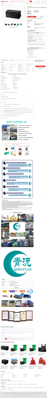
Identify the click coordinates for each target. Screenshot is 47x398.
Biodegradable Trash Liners (34, 384)
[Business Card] (45, 63)
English (7, 393)
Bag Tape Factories (10, 387)
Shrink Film (13, 374)
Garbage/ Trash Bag (37, 374)
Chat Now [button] (42, 16)
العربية (27, 393)
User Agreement (27, 395)
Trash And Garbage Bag (36, 387)
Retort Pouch (25, 375)
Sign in (45, 1)
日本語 (31, 393)
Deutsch (22, 393)
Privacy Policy (33, 395)
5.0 (37, 61)
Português (12, 393)
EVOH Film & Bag (2, 374)
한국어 (29, 393)
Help (34, 3)
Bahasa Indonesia (42, 393)
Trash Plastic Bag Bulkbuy (10, 389)
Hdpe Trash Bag (42, 387)
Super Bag (14, 387)
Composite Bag (13, 375)
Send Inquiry (31, 16)
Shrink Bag (2, 375)
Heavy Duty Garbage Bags (20, 384)
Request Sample (39, 18)
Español (9, 393)
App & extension (38, 3)
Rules (45, 3)
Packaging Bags (9, 384)
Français (14, 393)
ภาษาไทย (35, 393)
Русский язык (17, 393)
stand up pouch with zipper (38, 375)
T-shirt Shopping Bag (26, 374)
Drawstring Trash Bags (26, 384)
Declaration (31, 395)
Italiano (20, 393)
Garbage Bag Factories (3, 387)
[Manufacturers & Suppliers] (4, 1)
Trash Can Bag (30, 387)
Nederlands (25, 393)
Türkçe (37, 393)
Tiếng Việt (39, 393)
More (1, 390)
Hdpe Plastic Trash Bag (3, 389)
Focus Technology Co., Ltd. (19, 395)
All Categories (3, 3)
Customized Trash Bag (25, 387)
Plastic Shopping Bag (3, 384)
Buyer (30, 3)
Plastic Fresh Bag (14, 384)
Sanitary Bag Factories (19, 387)
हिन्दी (32, 393)
